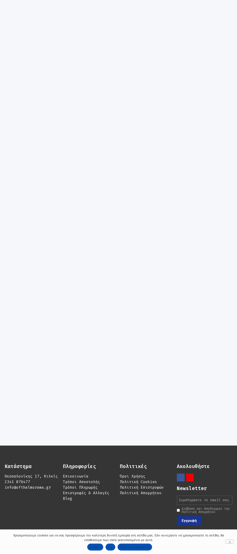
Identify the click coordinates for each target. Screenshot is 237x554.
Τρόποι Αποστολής (81, 481)
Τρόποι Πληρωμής (80, 487)
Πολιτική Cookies (138, 481)
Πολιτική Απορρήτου (141, 493)
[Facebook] (181, 477)
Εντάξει (95, 547)
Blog (67, 498)
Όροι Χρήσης (132, 476)
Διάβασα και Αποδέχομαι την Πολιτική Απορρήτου (206, 510)
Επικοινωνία (75, 476)
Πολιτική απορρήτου (135, 547)
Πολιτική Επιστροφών (142, 487)
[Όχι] (230, 541)
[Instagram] (190, 477)
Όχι (110, 547)
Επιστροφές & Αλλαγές (86, 493)
